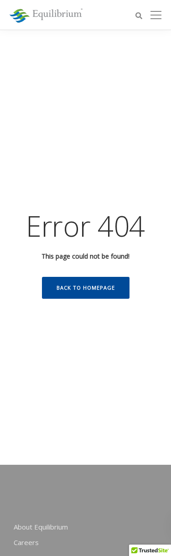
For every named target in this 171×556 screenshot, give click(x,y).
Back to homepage (86, 287)
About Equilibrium (41, 526)
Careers (26, 542)
